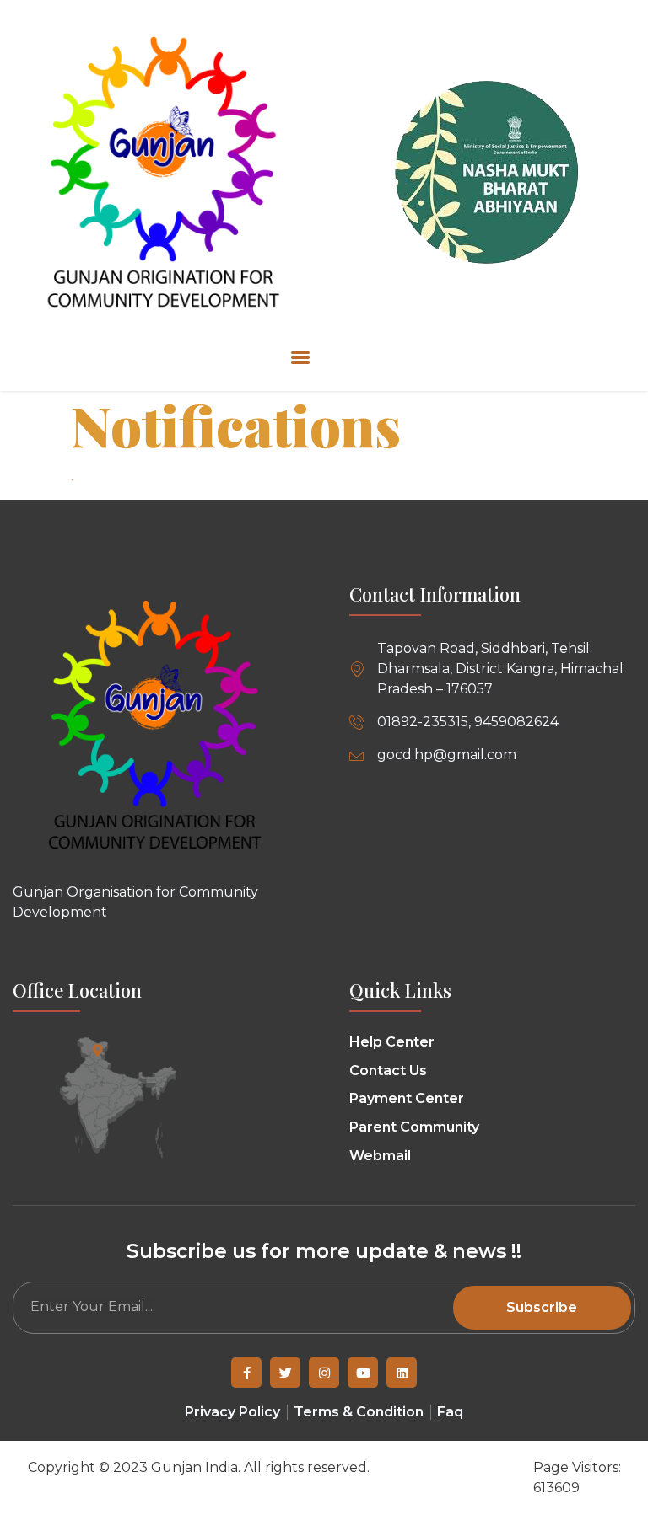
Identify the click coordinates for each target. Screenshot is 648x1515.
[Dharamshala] (97, 1050)
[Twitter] (285, 1372)
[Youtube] (363, 1372)
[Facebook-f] (246, 1372)
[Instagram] (324, 1372)
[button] (300, 357)
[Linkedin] (401, 1372)
